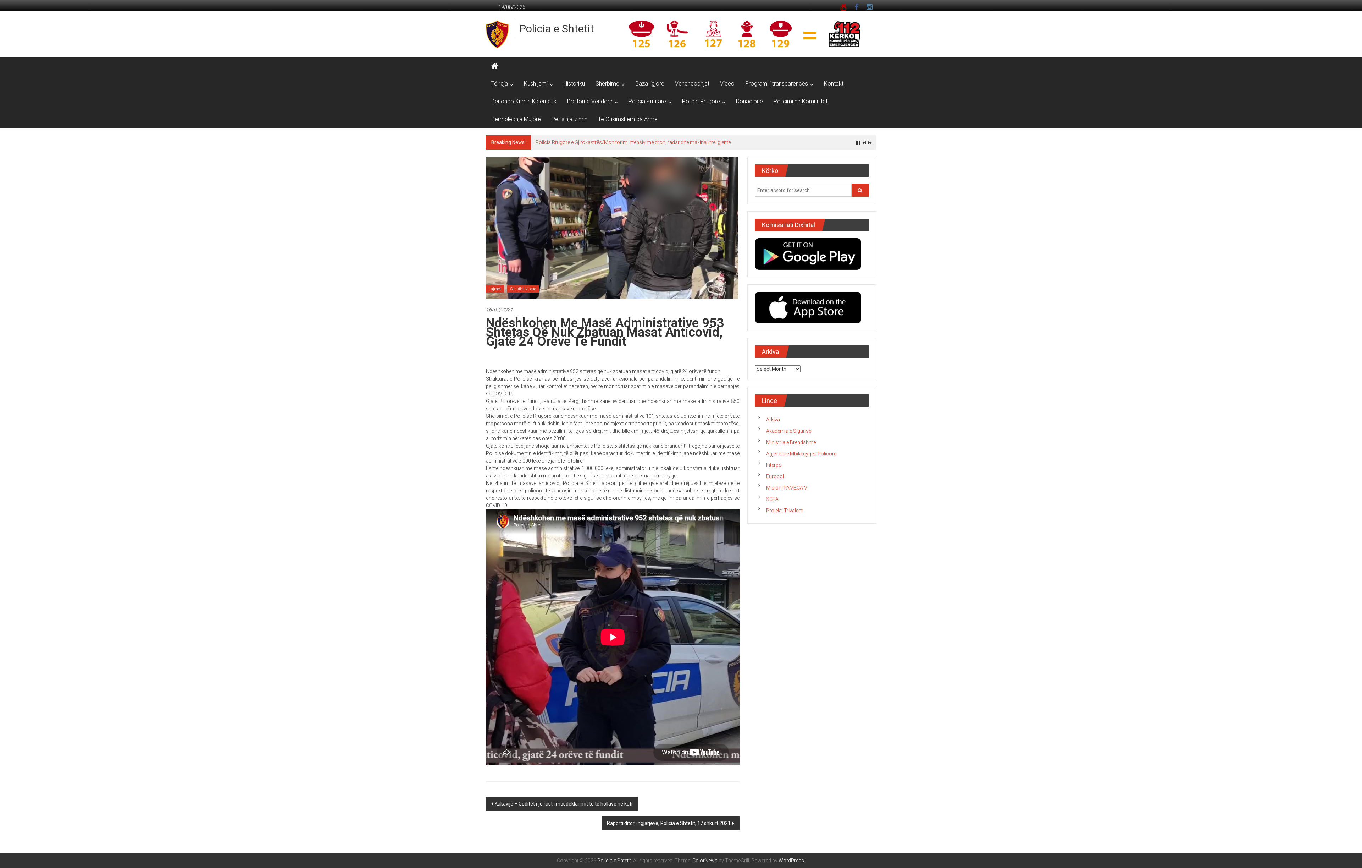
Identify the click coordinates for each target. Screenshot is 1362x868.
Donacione (749, 101)
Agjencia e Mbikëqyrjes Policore (801, 454)
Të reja (499, 83)
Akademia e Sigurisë (788, 431)
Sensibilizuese (523, 288)
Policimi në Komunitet (800, 101)
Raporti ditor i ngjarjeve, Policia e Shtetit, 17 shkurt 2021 (669, 823)
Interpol (774, 465)
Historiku (574, 83)
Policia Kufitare (647, 101)
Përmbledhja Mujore (516, 119)
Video (727, 83)
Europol (775, 476)
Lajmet (495, 288)
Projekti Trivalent (784, 510)
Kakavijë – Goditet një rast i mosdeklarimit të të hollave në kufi (563, 804)
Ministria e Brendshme (791, 442)
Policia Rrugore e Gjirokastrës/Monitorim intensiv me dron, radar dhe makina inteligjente (633, 142)
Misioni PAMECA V (786, 488)
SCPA (772, 499)
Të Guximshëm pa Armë (628, 119)
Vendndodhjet (692, 83)
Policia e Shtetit (557, 28)
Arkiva (773, 419)
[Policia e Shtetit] (495, 66)
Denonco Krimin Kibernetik (524, 101)
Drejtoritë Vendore (590, 101)
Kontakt (833, 83)
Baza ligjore (649, 83)
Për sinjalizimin (569, 119)
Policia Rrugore (701, 101)
